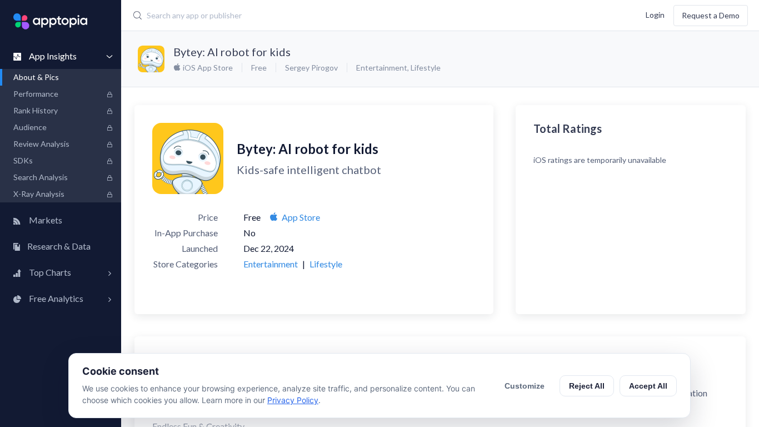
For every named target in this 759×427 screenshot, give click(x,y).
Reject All (587, 385)
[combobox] (325, 15)
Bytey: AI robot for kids (232, 51)
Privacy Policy (292, 400)
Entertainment (381, 67)
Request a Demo (711, 15)
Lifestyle (426, 67)
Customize (525, 385)
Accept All (648, 385)
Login (655, 14)
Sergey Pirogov (311, 67)
